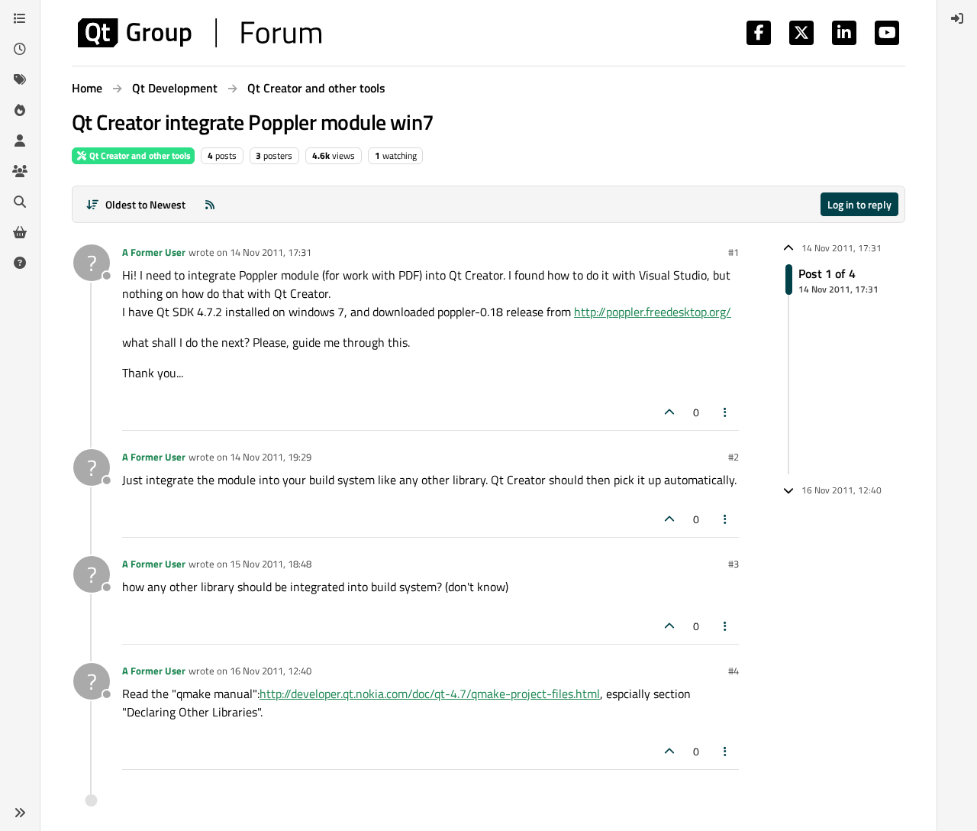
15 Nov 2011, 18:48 (270, 563)
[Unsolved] (20, 263)
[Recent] (20, 49)
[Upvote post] (669, 412)
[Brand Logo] (199, 32)
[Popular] (20, 110)
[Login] (957, 18)
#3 (733, 563)
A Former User (153, 252)
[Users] (20, 140)
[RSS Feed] (209, 204)
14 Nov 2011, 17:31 (270, 252)
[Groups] (20, 171)
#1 (733, 252)
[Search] (20, 201)
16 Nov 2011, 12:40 (270, 670)
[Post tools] (726, 412)
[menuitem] (957, 18)
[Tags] (20, 79)
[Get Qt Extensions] (20, 232)
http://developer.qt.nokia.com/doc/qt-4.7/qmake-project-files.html (430, 693)
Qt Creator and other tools (139, 155)
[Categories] (20, 18)
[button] (20, 812)
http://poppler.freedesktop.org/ (652, 311)
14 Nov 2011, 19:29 (270, 456)
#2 (733, 456)
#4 (733, 670)
